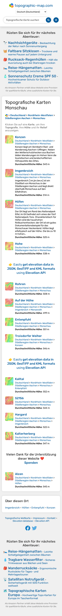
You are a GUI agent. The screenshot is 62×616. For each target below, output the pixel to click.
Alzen (19, 474)
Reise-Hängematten (25, 68)
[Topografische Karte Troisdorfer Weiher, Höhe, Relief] (9, 342)
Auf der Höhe (24, 300)
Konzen (20, 137)
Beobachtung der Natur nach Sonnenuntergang (31, 45)
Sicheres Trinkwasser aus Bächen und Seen (31, 562)
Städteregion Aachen (26, 143)
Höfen (19, 201)
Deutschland (22, 140)
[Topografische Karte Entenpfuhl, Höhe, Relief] (9, 324)
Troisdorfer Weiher (28, 336)
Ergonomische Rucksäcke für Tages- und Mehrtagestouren (32, 571)
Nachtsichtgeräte (22, 43)
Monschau (45, 143)
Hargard (21, 414)
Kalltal (19, 379)
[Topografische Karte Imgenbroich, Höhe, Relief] (9, 183)
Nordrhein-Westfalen (42, 140)
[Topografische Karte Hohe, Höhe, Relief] (9, 248)
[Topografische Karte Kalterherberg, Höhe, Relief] (9, 438)
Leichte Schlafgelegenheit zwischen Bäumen (30, 70)
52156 (19, 398)
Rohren (20, 284)
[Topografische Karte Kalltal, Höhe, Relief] (9, 385)
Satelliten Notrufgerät (26, 579)
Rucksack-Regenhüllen (27, 59)
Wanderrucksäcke (22, 568)
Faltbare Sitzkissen (23, 51)
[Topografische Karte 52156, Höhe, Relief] (9, 402)
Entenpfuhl (23, 319)
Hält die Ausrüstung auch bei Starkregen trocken (33, 61)
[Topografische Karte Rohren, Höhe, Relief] (9, 288)
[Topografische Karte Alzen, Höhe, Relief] (9, 480)
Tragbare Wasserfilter (25, 560)
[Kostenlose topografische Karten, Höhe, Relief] (6, 115)
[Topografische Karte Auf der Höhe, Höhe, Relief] (9, 306)
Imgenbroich (24, 171)
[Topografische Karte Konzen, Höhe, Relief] (9, 150)
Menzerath (36, 309)
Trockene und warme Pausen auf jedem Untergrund (32, 53)
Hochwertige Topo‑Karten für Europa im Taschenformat (32, 597)
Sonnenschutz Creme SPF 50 (32, 76)
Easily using (31, 269)
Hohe (18, 244)
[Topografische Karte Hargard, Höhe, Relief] (9, 421)
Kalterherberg (25, 433)
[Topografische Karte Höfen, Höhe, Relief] (9, 219)
